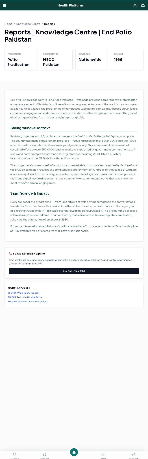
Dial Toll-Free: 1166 (74, 271)
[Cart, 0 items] (143, 5)
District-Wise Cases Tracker (23, 293)
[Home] (74, 452)
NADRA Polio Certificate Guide (25, 297)
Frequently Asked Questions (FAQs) (27, 301)
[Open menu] (4, 5)
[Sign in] (135, 5)
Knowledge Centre (28, 24)
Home (8, 24)
